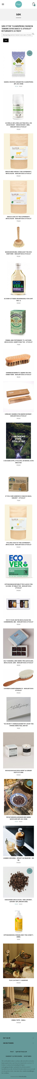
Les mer (16, 1071)
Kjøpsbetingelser (21, 1052)
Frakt (12, 1052)
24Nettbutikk (22, 1076)
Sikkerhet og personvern (14, 1056)
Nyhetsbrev (27, 1056)
